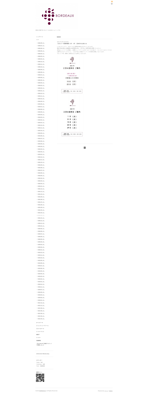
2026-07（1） (41, 45)
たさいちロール (40, 328)
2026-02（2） (41, 58)
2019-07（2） (41, 265)
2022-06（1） (41, 172)
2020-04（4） (41, 241)
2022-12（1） (41, 156)
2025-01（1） (41, 90)
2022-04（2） (41, 178)
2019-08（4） (41, 262)
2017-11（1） (41, 305)
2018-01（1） (41, 300)
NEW (37, 39)
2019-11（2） (41, 255)
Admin (111, 391)
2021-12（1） (41, 188)
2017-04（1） (41, 316)
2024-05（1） (41, 111)
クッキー (38, 337)
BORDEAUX (42, 390)
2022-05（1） (41, 175)
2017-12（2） (41, 302)
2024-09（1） (41, 101)
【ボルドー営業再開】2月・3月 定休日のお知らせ (72, 43)
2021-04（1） (41, 209)
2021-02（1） (41, 215)
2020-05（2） (41, 239)
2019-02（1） (41, 278)
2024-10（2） (41, 98)
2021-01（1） (41, 217)
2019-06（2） (41, 268)
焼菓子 (38, 334)
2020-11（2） (41, 223)
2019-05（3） (41, 270)
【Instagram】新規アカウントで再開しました (44, 344)
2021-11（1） (41, 191)
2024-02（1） (41, 119)
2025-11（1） (41, 64)
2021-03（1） (41, 212)
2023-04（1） (41, 146)
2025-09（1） (41, 69)
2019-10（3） (41, 257)
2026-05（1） (41, 50)
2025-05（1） (41, 80)
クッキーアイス (40, 331)
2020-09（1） (41, 228)
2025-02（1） (41, 88)
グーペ (106, 391)
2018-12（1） (41, 284)
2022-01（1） (41, 186)
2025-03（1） (41, 85)
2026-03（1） (41, 56)
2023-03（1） (41, 148)
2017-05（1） (41, 313)
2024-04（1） (41, 114)
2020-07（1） (41, 233)
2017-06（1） (41, 310)
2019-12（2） (41, 252)
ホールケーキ (39, 322)
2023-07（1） (41, 138)
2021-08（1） (41, 199)
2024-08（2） (41, 103)
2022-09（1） (41, 164)
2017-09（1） (41, 308)
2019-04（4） (41, 273)
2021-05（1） (41, 207)
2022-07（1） (41, 170)
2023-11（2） (41, 127)
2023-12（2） (41, 125)
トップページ (39, 36)
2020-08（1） (41, 231)
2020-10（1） (41, 225)
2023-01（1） (41, 154)
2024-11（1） (41, 95)
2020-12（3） (41, 220)
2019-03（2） (41, 276)
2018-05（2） (41, 292)
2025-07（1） (41, 74)
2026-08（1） (41, 42)
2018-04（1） (41, 294)
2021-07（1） (41, 202)
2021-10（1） (41, 194)
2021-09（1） (41, 196)
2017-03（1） (41, 318)
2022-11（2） (41, 159)
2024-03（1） (41, 117)
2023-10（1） (41, 130)
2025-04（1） (41, 82)
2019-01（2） (41, 281)
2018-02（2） (41, 297)
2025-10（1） (41, 66)
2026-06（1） (41, 48)
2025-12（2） (41, 61)
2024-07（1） (41, 106)
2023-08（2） (41, 135)
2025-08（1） (41, 72)
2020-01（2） (41, 249)
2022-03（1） (41, 180)
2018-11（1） (41, 286)
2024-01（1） (41, 122)
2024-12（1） (41, 93)
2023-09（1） (41, 133)
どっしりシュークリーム (42, 325)
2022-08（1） (41, 167)
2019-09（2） (41, 260)
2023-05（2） (41, 143)
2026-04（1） (41, 53)
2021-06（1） (41, 204)
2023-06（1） (41, 141)
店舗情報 (38, 340)
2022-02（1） (41, 183)
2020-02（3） (41, 247)
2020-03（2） (41, 244)
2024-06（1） (41, 109)
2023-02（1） (41, 151)
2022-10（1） (41, 162)
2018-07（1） (41, 289)
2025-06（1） (41, 77)
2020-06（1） (41, 236)
